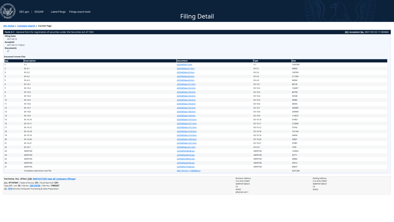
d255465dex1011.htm (187, 123)
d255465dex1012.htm (187, 127)
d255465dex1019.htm (187, 135)
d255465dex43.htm (185, 80)
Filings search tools (79, 11)
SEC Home (8, 25)
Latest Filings (58, 11)
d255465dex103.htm (186, 92)
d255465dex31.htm (185, 68)
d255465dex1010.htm (187, 119)
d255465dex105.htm (186, 100)
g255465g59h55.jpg (186, 158)
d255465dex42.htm (185, 76)
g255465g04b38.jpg (186, 151)
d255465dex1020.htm (187, 139)
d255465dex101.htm (186, 84)
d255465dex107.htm (186, 107)
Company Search (26, 25)
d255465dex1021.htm (187, 143)
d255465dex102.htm (186, 88)
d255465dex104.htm (186, 96)
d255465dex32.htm (185, 72)
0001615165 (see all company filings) (54, 178)
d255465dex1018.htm (187, 131)
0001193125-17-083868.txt (189, 170)
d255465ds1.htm (184, 64)
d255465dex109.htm (186, 115)
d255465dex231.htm (186, 147)
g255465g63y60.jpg (186, 162)
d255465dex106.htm (186, 103)
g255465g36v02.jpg (186, 155)
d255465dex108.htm (186, 111)
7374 (10, 188)
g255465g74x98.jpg (186, 166)
